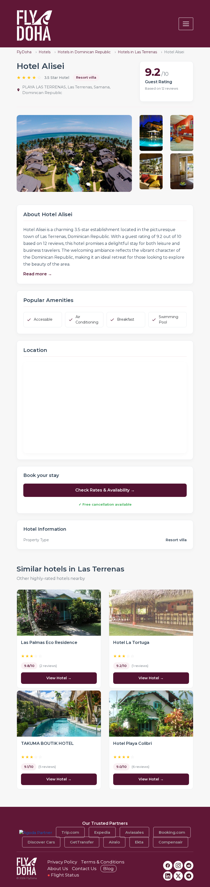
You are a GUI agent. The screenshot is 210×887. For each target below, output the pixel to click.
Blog (108, 868)
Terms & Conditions (102, 861)
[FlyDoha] (34, 23)
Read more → (37, 274)
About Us (57, 868)
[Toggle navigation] (185, 23)
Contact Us (84, 868)
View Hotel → (58, 678)
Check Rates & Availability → (105, 490)
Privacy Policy (62, 861)
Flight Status (63, 875)
